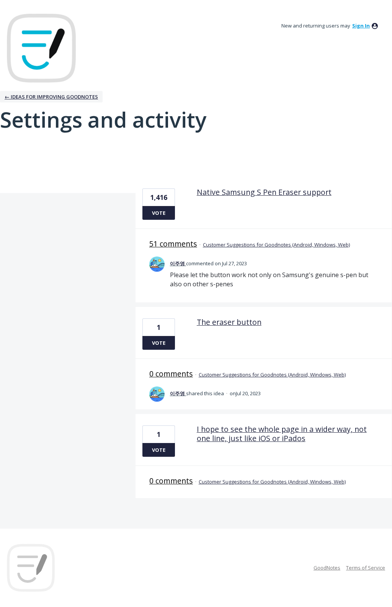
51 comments (173, 244)
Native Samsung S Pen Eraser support (264, 192)
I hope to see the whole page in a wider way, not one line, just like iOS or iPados (282, 433)
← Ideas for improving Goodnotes (51, 96)
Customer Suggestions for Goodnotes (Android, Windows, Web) (276, 244)
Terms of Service (365, 567)
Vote (158, 212)
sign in (361, 25)
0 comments (171, 373)
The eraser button (229, 322)
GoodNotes (327, 567)
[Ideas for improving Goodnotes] (41, 48)
